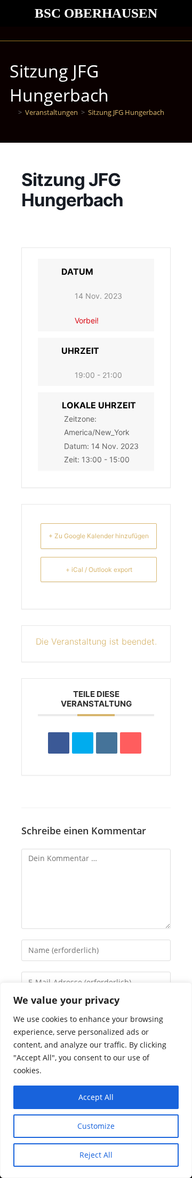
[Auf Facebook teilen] (58, 743)
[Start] (12, 112)
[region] (96, 1080)
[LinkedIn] (106, 743)
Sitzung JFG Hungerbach (126, 112)
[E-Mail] (130, 743)
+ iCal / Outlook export (99, 569)
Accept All (96, 1097)
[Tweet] (82, 743)
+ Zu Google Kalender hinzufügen (99, 536)
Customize (96, 1126)
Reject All (96, 1155)
